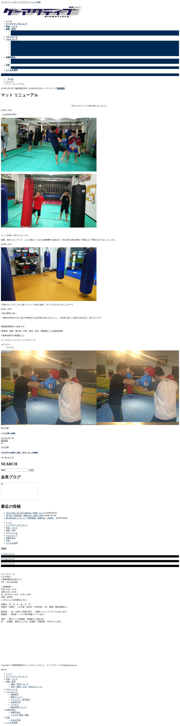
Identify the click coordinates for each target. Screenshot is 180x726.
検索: (3, 470)
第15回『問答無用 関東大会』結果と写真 (24, 515)
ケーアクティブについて (16, 525)
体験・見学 (11, 530)
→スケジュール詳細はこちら (13, 600)
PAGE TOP (174, 702)
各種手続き (16, 60)
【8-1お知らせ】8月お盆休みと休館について (25, 513)
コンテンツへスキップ (11, 2)
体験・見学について (19, 32)
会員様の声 (16, 50)
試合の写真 (16, 67)
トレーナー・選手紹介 (20, 47)
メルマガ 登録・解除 (20, 62)
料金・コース (12, 528)
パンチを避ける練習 (8, 433)
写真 (8, 541)
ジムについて (12, 535)
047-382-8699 (12, 582)
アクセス (15, 52)
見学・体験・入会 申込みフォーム (26, 34)
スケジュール (12, 533)
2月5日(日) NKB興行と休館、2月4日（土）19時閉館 (19, 452)
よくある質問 (12, 543)
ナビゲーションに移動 (31, 2)
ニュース (61, 88)
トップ (9, 523)
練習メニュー (17, 44)
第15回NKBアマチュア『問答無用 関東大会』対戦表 (30, 518)
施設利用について (18, 55)
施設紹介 (15, 42)
